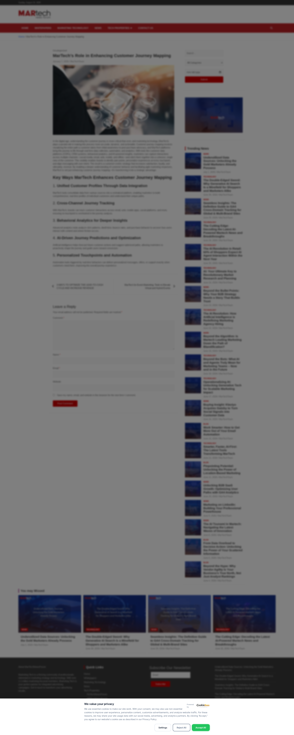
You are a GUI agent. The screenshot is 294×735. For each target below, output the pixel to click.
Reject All (181, 727)
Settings (162, 727)
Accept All (201, 727)
